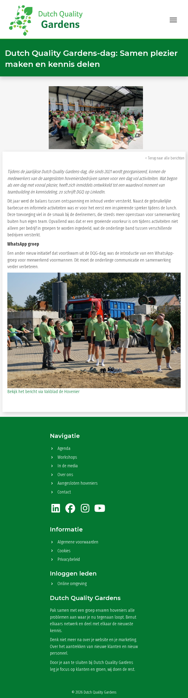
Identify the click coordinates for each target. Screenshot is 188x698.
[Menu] (173, 20)
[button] (55, 508)
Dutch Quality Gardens (100, 692)
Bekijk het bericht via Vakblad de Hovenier (43, 391)
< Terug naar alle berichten (164, 158)
